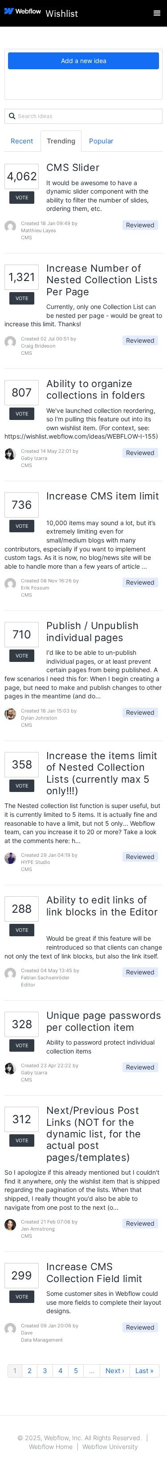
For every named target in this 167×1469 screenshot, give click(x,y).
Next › (115, 1370)
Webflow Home (51, 1446)
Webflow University (110, 1446)
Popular (101, 141)
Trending (61, 141)
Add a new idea (83, 60)
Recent (22, 141)
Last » (144, 1370)
